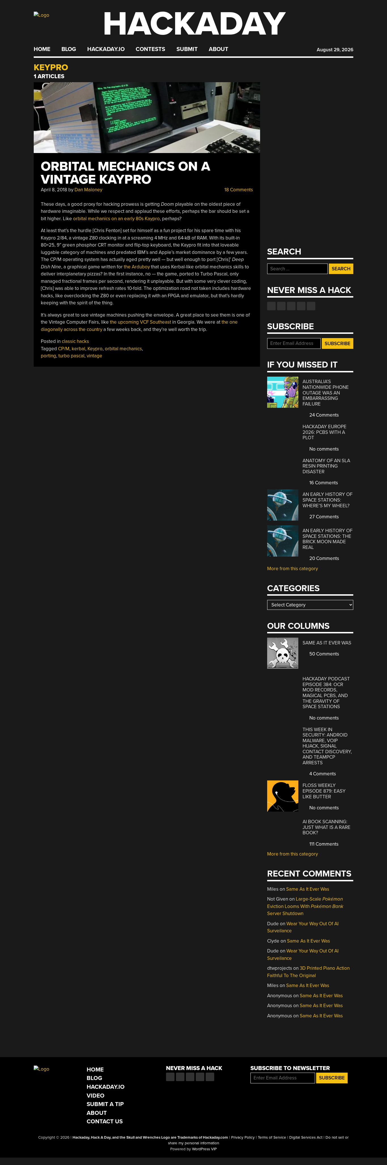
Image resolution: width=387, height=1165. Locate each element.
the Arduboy (137, 267)
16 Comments (323, 483)
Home (42, 49)
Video (96, 1095)
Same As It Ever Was (327, 643)
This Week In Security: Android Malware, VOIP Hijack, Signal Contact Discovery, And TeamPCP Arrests (327, 746)
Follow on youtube (291, 306)
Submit (187, 49)
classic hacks (75, 341)
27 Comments (323, 517)
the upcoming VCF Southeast (140, 322)
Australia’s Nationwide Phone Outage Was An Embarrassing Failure (326, 393)
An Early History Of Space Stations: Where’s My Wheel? (327, 499)
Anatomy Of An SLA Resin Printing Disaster (326, 466)
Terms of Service (272, 1137)
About (218, 49)
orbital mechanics (123, 349)
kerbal (78, 349)
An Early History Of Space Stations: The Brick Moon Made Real (327, 539)
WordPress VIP (204, 1149)
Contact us (311, 306)
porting (48, 356)
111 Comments (323, 844)
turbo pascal (71, 356)
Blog (68, 49)
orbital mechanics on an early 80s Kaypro (116, 219)
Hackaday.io (106, 49)
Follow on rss (301, 306)
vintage (94, 356)
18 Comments (238, 190)
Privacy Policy (243, 1137)
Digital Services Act (305, 1137)
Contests (150, 49)
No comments (323, 449)
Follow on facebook (271, 306)
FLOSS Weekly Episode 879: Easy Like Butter (324, 790)
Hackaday (194, 24)
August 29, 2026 (335, 50)
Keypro (95, 349)
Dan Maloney (88, 190)
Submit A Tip (105, 1104)
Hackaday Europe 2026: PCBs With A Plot (324, 432)
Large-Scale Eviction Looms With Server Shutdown (305, 906)
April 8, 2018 (54, 190)
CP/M (63, 349)
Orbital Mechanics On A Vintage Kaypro (125, 173)
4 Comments (322, 774)
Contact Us (105, 1121)
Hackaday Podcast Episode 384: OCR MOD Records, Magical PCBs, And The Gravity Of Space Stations (326, 693)
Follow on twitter (281, 306)
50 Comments (323, 654)
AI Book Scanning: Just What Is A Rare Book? (326, 827)
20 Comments (323, 558)
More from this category (292, 569)
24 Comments (323, 415)
